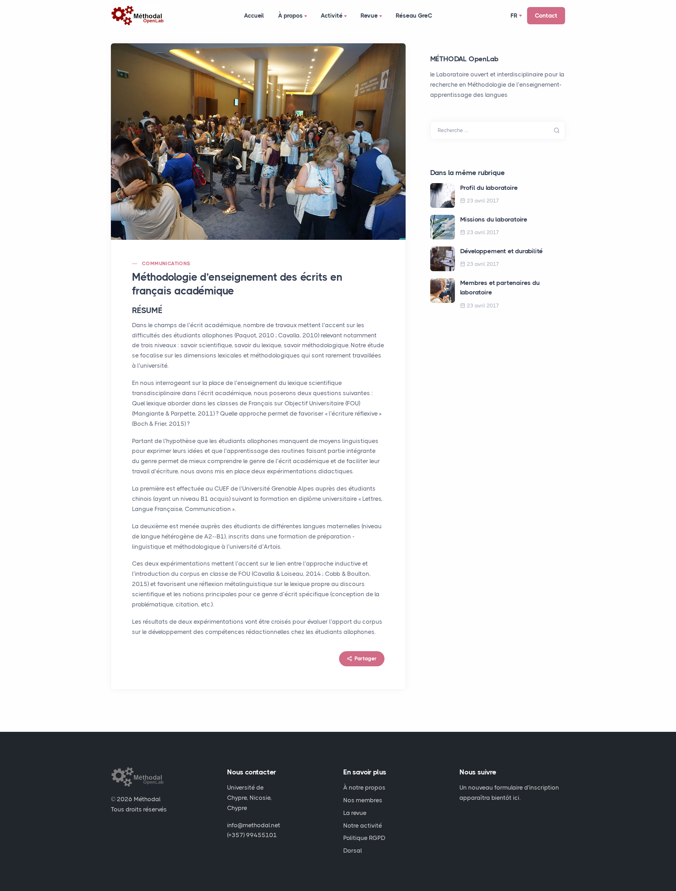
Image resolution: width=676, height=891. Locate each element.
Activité (332, 15)
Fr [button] (514, 15)
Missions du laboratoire (493, 219)
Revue (369, 15)
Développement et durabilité (501, 251)
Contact (546, 15)
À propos (290, 15)
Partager (365, 658)
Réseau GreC (414, 15)
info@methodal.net (253, 825)
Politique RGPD (364, 837)
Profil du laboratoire (489, 187)
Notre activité (362, 825)
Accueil (254, 15)
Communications (166, 263)
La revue (355, 812)
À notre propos (364, 787)
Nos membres (362, 800)
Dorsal (352, 850)
